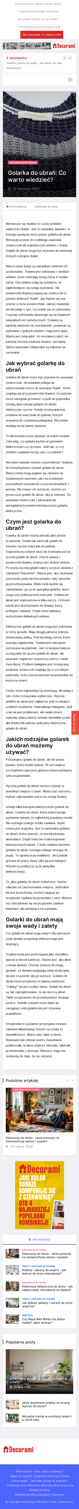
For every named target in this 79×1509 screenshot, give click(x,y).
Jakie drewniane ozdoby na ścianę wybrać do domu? (46, 1404)
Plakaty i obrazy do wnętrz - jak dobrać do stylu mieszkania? (44, 1271)
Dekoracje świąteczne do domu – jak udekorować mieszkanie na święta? (47, 1288)
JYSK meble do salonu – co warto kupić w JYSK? (38, 1380)
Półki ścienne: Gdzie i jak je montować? (39, 1471)
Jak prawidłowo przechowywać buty (39, 26)
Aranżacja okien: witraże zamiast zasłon (38, 3)
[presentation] (64, 57)
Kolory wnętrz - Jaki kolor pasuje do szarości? (40, 1480)
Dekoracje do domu (23, 162)
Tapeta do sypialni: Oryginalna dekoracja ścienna (39, 1476)
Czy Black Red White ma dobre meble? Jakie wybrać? (43, 1320)
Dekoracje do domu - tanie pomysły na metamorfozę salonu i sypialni (32, 1139)
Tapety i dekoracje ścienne (38, 1266)
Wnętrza (27, 1315)
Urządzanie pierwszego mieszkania (38, 11)
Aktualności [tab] (41, 1239)
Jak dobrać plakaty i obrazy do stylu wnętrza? (47, 1304)
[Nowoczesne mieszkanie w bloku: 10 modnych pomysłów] (39, 46)
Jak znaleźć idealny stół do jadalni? (38, 19)
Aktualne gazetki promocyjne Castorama (39, 1494)
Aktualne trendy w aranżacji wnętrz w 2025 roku (47, 1418)
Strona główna (18, 206)
